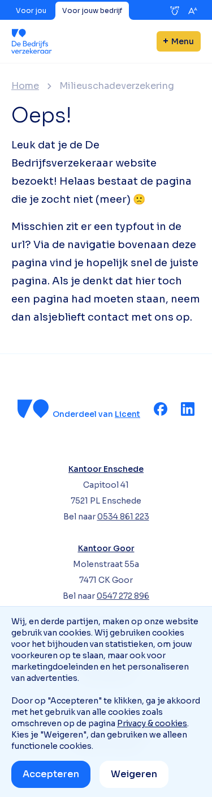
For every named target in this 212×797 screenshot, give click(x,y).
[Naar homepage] (31, 41)
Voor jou (31, 10)
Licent (127, 414)
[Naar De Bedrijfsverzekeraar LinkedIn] (187, 409)
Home (25, 86)
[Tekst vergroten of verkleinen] (193, 11)
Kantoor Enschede (106, 469)
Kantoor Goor (106, 548)
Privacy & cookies (152, 723)
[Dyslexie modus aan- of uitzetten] (175, 11)
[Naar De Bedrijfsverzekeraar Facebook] (160, 409)
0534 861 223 (123, 517)
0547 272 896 (123, 596)
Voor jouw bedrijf (92, 10)
